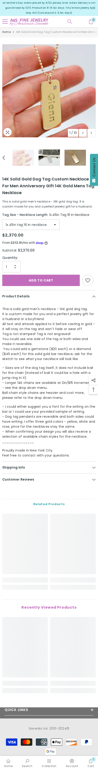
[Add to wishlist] (87, 280)
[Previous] (83, 133)
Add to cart (41, 280)
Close (94, 8)
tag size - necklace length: (45, 214)
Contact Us (94, 168)
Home (6, 32)
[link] (25, 580)
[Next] (91, 133)
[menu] (5, 21)
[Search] (69, 21)
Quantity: (10, 257)
